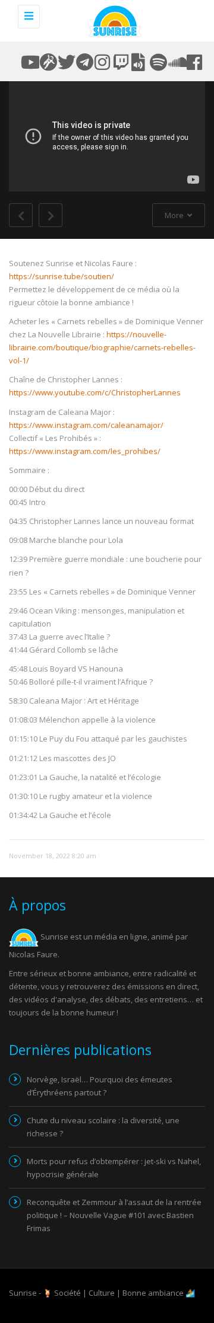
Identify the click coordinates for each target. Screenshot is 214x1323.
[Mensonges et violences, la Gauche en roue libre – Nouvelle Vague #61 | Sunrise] (113, 20)
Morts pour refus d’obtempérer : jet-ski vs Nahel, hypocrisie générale (114, 1168)
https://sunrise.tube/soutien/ (61, 276)
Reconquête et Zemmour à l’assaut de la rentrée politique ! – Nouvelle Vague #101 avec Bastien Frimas (114, 1215)
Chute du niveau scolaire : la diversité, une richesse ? (103, 1127)
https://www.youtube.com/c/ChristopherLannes (95, 392)
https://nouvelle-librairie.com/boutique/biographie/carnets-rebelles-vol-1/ (102, 347)
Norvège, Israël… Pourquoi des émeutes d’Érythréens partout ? (99, 1086)
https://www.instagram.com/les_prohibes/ (84, 451)
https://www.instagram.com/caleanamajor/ (86, 425)
